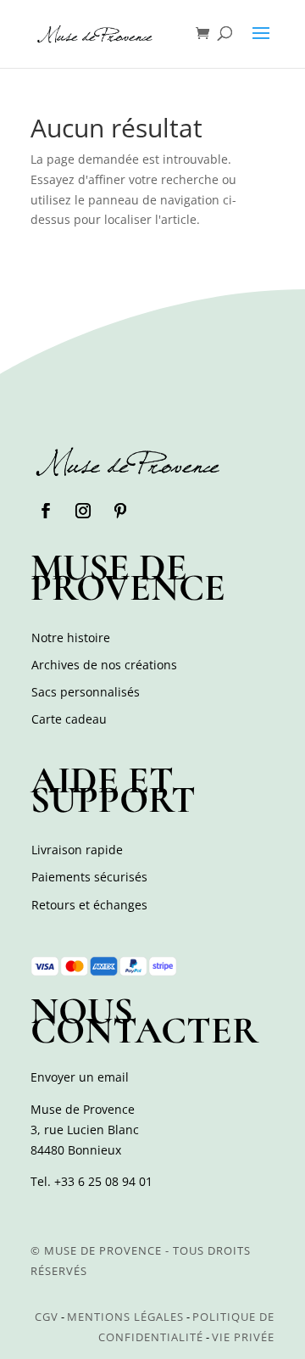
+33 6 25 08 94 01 (103, 1181)
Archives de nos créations (104, 665)
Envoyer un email (79, 1077)
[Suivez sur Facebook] (45, 510)
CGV (46, 1316)
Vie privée (243, 1337)
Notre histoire (70, 637)
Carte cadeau (69, 719)
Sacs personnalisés (85, 692)
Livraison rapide (77, 850)
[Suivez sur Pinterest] (120, 510)
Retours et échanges (89, 905)
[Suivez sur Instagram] (83, 510)
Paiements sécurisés (89, 877)
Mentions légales (125, 1316)
